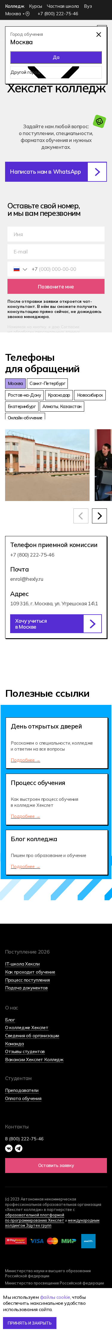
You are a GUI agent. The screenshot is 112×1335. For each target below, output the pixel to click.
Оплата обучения (23, 1098)
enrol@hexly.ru (26, 579)
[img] (99, 34)
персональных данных (57, 331)
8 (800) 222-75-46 (24, 1139)
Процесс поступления (27, 980)
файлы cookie (55, 1297)
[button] (56, 623)
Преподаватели (22, 1090)
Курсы (35, 6)
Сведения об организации (32, 1035)
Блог (10, 1020)
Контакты (17, 1126)
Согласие (70, 326)
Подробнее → (25, 760)
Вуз (88, 6)
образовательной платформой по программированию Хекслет (34, 1217)
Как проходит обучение (30, 972)
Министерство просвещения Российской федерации (54, 1283)
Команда (14, 1044)
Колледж (14, 6)
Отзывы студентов (25, 1051)
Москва (13, 13)
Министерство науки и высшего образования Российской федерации (48, 1273)
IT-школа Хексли (22, 964)
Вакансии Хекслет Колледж (34, 1059)
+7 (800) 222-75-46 (58, 13)
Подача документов (26, 988)
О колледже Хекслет (26, 1027)
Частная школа (63, 6)
